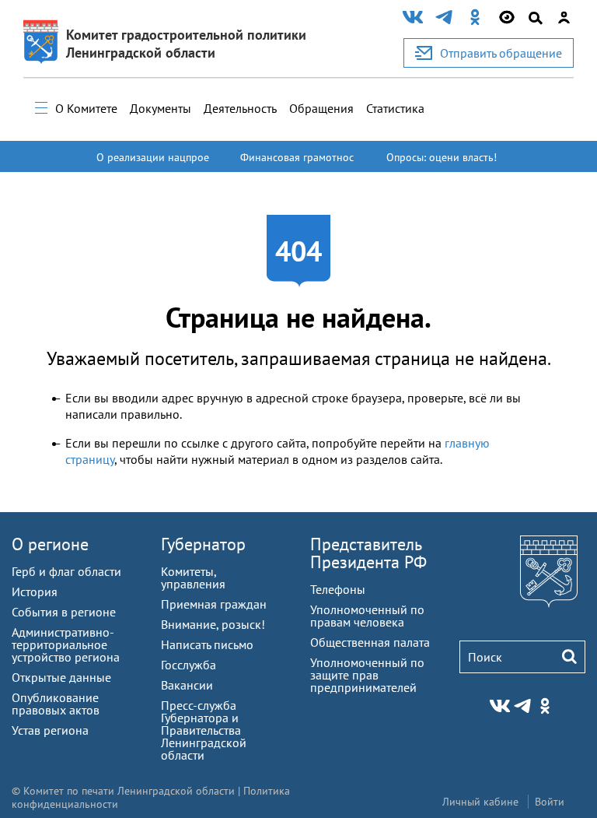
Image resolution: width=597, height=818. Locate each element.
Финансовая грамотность (297, 164)
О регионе (50, 544)
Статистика (395, 108)
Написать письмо (207, 644)
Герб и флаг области (66, 571)
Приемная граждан (214, 604)
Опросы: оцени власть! (441, 157)
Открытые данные (61, 677)
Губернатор (203, 544)
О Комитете (86, 108)
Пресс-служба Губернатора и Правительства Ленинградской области (203, 730)
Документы (160, 108)
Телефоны (337, 589)
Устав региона (50, 730)
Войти (549, 802)
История (35, 591)
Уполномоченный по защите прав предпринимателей (367, 675)
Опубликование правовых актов (56, 704)
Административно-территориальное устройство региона (66, 644)
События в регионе (64, 612)
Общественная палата (370, 642)
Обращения (321, 108)
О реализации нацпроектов (152, 164)
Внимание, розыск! (213, 624)
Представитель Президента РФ (368, 553)
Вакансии (187, 685)
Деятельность (240, 108)
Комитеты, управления (193, 577)
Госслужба (188, 664)
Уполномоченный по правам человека (367, 616)
